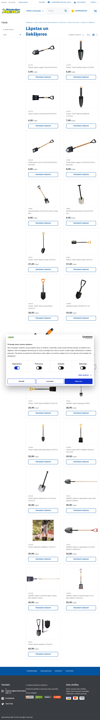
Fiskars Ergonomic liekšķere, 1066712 (41, 547)
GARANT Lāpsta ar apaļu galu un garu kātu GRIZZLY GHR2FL (81, 500)
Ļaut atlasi (50, 381)
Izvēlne (93, 2)
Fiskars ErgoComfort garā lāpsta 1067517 (43, 450)
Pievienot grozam (43, 77)
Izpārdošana (81, 11)
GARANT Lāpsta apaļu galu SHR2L (78, 403)
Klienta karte (23, 2)
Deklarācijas (46, 671)
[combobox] (58, 11)
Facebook (9, 698)
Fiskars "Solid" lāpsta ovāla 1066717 (79, 260)
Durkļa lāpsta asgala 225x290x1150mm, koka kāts (80, 164)
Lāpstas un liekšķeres (88, 22)
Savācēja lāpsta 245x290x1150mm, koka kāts (43, 212)
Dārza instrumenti (73, 22)
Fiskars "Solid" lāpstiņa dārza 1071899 (80, 67)
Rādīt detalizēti (83, 375)
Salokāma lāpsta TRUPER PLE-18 (78, 306)
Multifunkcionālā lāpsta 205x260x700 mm (79, 212)
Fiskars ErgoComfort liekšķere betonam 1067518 (80, 451)
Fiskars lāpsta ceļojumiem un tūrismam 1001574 (42, 500)
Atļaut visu (78, 381)
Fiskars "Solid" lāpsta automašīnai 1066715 (40, 307)
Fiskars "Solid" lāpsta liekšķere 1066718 (42, 403)
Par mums (69, 671)
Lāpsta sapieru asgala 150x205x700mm (42, 67)
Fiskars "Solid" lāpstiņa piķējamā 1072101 (77, 115)
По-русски (11, 2)
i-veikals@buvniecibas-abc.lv (61, 2)
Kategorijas (29, 22)
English (4, 2)
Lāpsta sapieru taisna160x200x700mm (42, 114)
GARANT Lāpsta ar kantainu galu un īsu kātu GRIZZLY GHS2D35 (80, 597)
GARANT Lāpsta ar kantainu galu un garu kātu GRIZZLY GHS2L (42, 597)
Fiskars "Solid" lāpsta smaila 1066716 (42, 260)
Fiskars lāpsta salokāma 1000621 (40, 644)
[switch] (39, 367)
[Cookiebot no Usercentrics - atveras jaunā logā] (83, 337)
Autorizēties (81, 2)
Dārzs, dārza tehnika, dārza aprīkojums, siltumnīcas (50, 22)
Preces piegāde (31, 693)
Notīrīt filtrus (9, 29)
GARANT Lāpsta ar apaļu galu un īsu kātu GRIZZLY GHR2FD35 (80, 548)
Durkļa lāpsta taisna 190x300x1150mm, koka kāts (42, 164)
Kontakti (42, 2)
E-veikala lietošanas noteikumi (36, 685)
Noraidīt (21, 381)
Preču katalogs (33, 11)
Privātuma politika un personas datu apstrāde (42, 689)
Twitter (9, 704)
